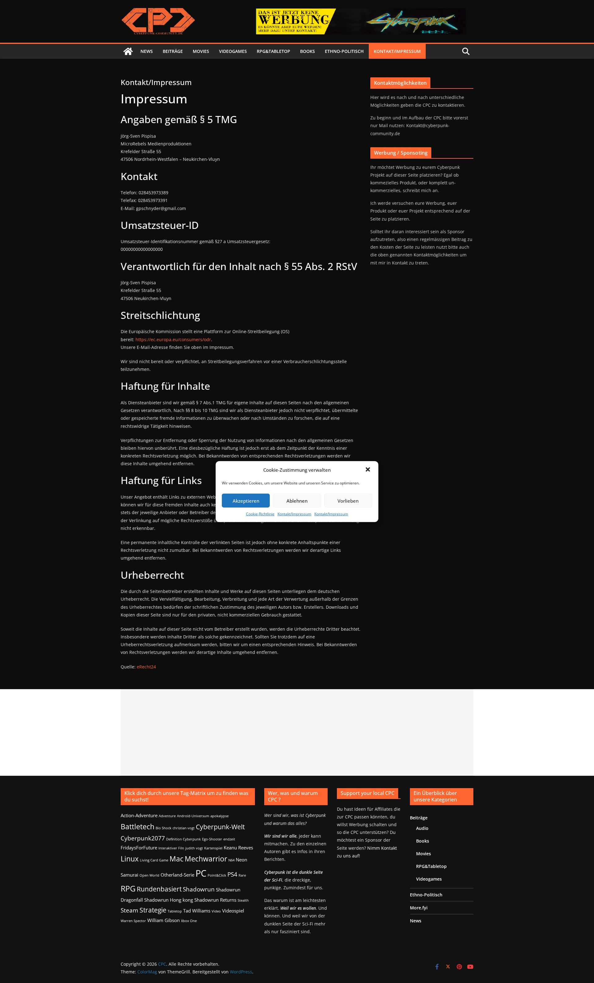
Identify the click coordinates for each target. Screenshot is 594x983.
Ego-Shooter (212, 839)
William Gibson (163, 920)
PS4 (232, 874)
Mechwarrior (206, 859)
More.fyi (419, 908)
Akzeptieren (246, 500)
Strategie (153, 909)
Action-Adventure (139, 815)
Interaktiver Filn (171, 848)
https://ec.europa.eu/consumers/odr (173, 339)
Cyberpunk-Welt (220, 826)
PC (201, 873)
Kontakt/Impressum (294, 514)
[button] (368, 470)
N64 (231, 860)
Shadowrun (199, 889)
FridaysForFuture (139, 847)
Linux (130, 859)
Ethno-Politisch (344, 51)
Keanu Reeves (238, 847)
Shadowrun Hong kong (168, 899)
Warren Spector (133, 921)
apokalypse (219, 816)
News (146, 51)
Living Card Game (154, 860)
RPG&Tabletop (273, 51)
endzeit (229, 839)
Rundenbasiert (159, 888)
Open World (149, 875)
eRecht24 (146, 667)
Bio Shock (163, 828)
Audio (422, 828)
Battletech (137, 826)
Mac (176, 859)
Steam (129, 910)
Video (216, 911)
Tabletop (175, 911)
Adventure (167, 816)
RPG (128, 888)
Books (307, 51)
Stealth (243, 900)
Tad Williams (196, 910)
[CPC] (128, 51)
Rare (242, 875)
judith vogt (194, 848)
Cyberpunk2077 (143, 838)
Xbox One (189, 921)
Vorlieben (348, 500)
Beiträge (173, 51)
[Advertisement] (297, 732)
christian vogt (184, 828)
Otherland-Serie (177, 874)
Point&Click (217, 875)
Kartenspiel (213, 848)
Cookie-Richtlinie (260, 514)
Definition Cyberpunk (183, 839)
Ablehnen (297, 500)
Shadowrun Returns (215, 899)
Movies (201, 51)
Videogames (233, 51)
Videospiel (233, 910)
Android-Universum (193, 816)
